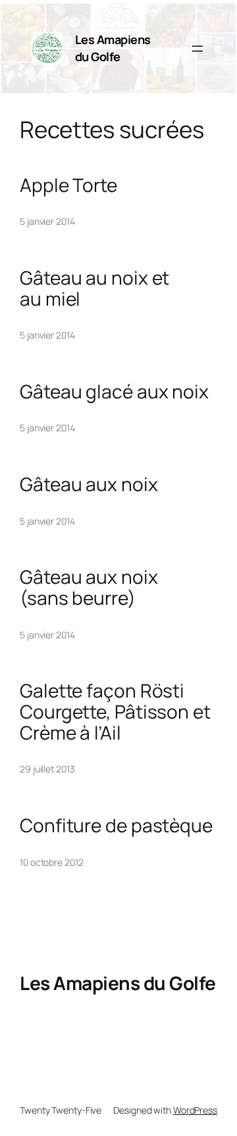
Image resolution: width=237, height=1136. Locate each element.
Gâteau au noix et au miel (94, 288)
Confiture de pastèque (116, 825)
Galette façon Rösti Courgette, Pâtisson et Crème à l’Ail (115, 711)
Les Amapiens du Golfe (113, 48)
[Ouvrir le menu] (197, 49)
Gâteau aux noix (89, 484)
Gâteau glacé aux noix (114, 391)
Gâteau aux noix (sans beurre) (89, 587)
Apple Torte (68, 185)
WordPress (195, 1110)
